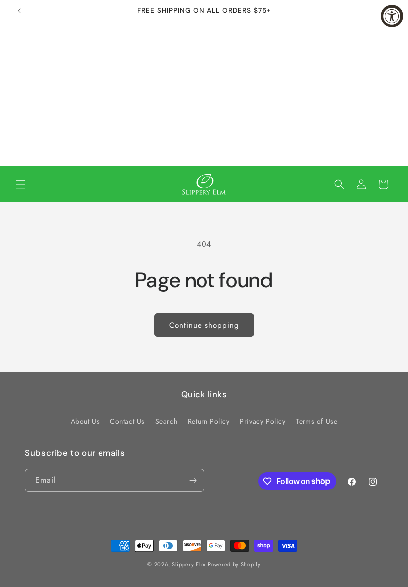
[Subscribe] (193, 480)
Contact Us (127, 421)
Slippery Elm (188, 564)
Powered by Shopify (234, 564)
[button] (21, 184)
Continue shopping (204, 325)
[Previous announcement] (19, 11)
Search (166, 421)
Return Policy (209, 421)
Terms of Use (316, 421)
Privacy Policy (262, 421)
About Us (85, 421)
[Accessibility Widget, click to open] (392, 16)
